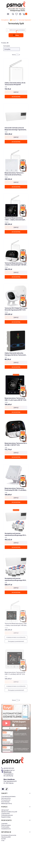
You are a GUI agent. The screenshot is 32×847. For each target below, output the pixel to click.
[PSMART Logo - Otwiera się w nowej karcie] (16, 761)
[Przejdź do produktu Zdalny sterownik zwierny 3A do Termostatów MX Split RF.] (16, 71)
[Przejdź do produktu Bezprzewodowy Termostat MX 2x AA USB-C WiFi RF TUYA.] (16, 431)
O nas (2, 840)
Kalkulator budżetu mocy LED (9, 811)
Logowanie (4, 823)
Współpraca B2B (6, 837)
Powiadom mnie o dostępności (16, 637)
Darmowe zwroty (6, 798)
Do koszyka (16, 96)
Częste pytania (5, 813)
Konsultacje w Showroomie (8, 835)
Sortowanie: (6, 46)
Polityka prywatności (7, 815)
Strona (14, 54)
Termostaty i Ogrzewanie (25, 20)
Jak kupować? (5, 810)
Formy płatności (5, 800)
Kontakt (3, 838)
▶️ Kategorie (13, 20)
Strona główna (4, 20)
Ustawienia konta (6, 828)
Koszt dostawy (5, 801)
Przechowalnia (5, 827)
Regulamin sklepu (6, 817)
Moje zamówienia (6, 825)
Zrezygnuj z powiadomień (16, 641)
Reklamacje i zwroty (6, 803)
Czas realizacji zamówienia (8, 796)
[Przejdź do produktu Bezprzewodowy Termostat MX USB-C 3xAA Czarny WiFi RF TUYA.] (16, 386)
